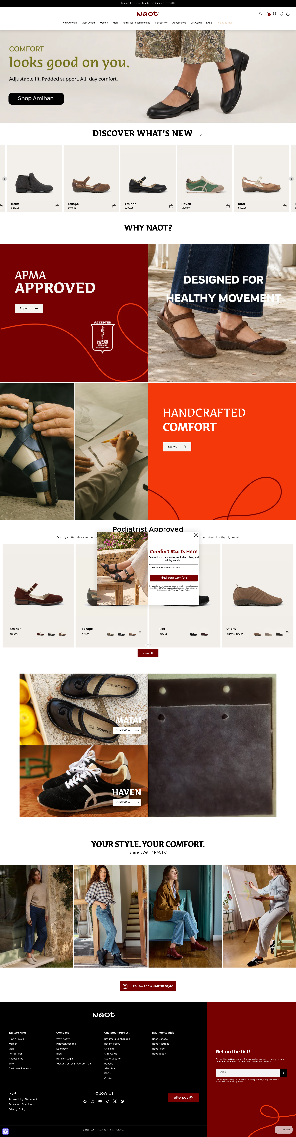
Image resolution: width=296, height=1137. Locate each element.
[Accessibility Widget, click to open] (5, 1131)
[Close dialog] (196, 535)
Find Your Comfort (174, 577)
